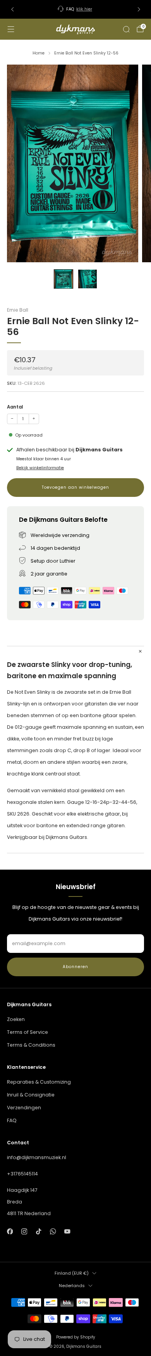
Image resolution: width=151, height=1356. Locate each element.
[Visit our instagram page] (24, 1231)
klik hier (84, 9)
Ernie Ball (17, 310)
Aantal (15, 407)
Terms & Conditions (31, 1045)
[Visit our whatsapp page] (53, 1231)
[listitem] (75, 9)
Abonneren (75, 967)
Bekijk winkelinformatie (40, 468)
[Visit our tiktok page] (38, 1231)
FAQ (12, 1120)
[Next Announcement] (139, 9)
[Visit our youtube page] (67, 1231)
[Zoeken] (126, 29)
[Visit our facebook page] (10, 1231)
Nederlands (72, 1285)
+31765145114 (22, 1173)
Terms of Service (27, 1032)
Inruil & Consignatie (31, 1094)
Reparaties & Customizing (39, 1082)
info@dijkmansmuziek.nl (36, 1157)
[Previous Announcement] (12, 9)
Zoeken (16, 1019)
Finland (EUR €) (72, 1273)
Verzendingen (24, 1107)
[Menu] (11, 29)
